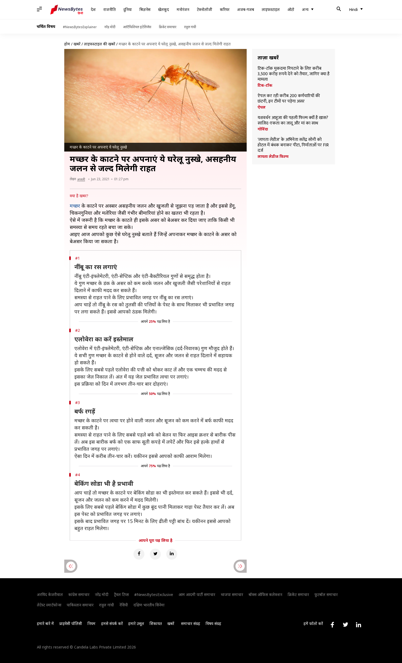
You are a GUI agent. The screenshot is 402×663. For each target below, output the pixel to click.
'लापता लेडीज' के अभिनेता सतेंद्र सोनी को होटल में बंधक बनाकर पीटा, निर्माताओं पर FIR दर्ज (293, 145)
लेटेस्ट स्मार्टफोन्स (49, 604)
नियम (91, 623)
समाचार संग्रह (190, 623)
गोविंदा (263, 129)
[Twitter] (155, 554)
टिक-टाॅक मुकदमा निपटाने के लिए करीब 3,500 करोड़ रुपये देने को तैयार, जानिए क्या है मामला (294, 74)
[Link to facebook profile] (332, 625)
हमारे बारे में (45, 623)
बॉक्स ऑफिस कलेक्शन (265, 594)
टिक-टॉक (265, 85)
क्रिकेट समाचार (167, 27)
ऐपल (262, 107)
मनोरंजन (183, 9)
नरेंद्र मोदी (109, 27)
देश (93, 9)
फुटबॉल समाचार (326, 594)
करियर (224, 9)
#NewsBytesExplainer (80, 27)
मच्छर (75, 205)
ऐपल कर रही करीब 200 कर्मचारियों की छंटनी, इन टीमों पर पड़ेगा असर (289, 98)
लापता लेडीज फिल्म (273, 156)
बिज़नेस (144, 9)
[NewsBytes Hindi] (66, 9)
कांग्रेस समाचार (78, 594)
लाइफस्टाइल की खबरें (99, 43)
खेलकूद (163, 9)
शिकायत (156, 623)
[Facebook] (138, 554)
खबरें (77, 43)
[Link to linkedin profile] (358, 625)
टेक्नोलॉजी (204, 9)
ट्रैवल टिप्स (121, 594)
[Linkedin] (171, 554)
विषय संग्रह (213, 623)
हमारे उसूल (136, 623)
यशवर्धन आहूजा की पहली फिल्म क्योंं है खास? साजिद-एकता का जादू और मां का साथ (293, 120)
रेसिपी (124, 604)
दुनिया (127, 9)
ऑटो (290, 9)
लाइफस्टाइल (271, 9)
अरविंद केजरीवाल (50, 594)
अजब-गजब (245, 9)
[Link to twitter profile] (345, 625)
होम (67, 43)
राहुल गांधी (190, 27)
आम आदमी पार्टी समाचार (197, 594)
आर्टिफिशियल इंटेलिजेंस (137, 27)
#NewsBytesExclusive (153, 594)
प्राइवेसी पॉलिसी (70, 623)
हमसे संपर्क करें (112, 623)
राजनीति (109, 9)
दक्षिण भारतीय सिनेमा (149, 604)
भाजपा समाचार (232, 594)
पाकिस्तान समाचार (80, 604)
